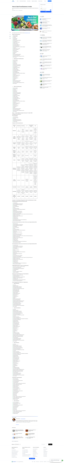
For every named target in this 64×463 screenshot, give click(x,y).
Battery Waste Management (15, 452)
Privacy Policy (37, 461)
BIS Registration (34, 451)
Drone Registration (35, 452)
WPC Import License (35, 456)
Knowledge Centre (45, 451)
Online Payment (45, 456)
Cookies (48, 461)
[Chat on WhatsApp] (62, 460)
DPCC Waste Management (14, 454)
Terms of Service (41, 461)
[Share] (10, 32)
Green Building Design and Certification (26, 454)
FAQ (32, 461)
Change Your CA (45, 452)
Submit (46, 11)
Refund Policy (45, 461)
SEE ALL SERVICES (32, 458)
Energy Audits (23, 453)
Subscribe (50, 444)
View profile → (17, 424)
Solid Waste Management (14, 453)
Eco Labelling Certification (25, 452)
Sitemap (34, 461)
